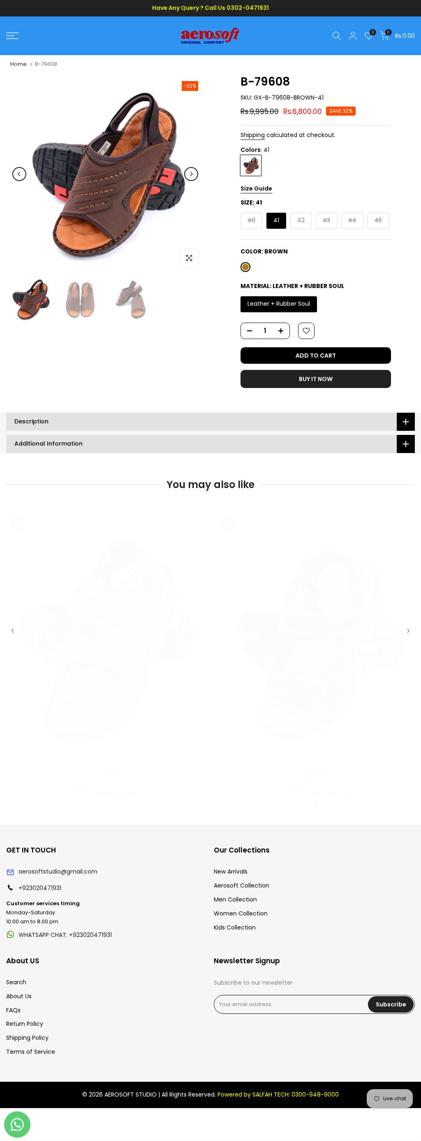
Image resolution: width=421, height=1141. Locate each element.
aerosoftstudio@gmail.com (58, 871)
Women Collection (241, 913)
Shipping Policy (27, 1038)
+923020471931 (40, 888)
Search (16, 982)
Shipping (253, 135)
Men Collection (235, 899)
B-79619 (105, 776)
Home (18, 64)
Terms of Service (30, 1052)
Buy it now (316, 379)
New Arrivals (231, 871)
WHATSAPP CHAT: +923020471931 (65, 935)
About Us (19, 996)
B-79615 (316, 776)
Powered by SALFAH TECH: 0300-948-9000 (278, 1094)
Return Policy (24, 1024)
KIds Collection (235, 927)
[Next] (191, 174)
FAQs (13, 1010)
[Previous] (19, 174)
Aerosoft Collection (241, 885)
